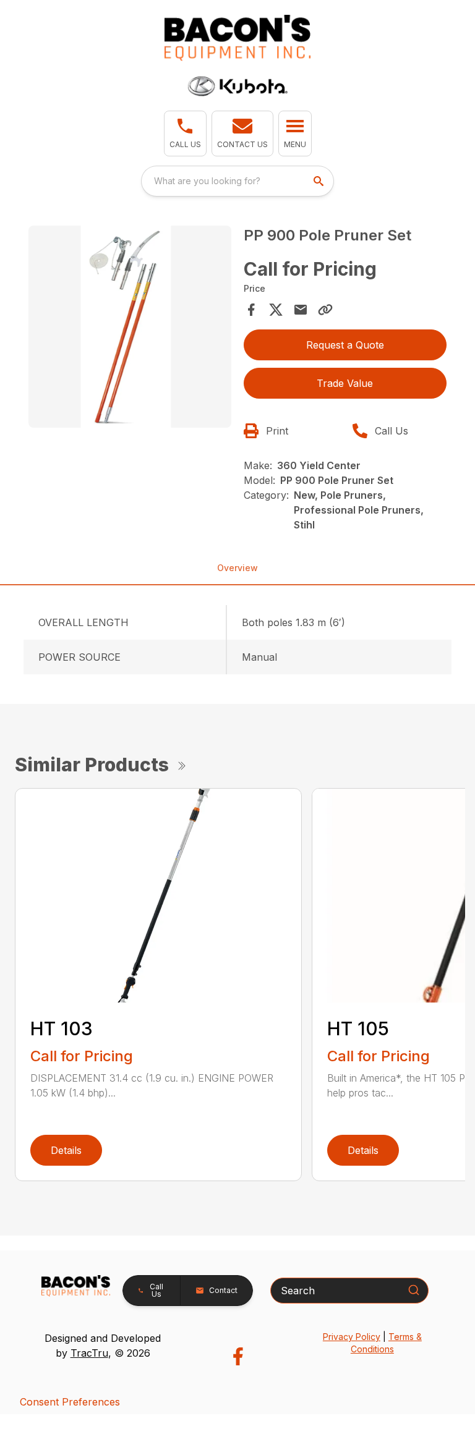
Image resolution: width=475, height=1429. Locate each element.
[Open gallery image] (129, 327)
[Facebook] (238, 1356)
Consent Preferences (70, 1402)
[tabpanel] (129, 329)
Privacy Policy (351, 1336)
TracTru (89, 1353)
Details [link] (66, 1150)
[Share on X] (275, 309)
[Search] (414, 1290)
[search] (319, 181)
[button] (185, 133)
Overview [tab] (237, 567)
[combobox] (237, 181)
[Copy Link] (325, 309)
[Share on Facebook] (251, 309)
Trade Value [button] (345, 383)
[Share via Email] (300, 309)
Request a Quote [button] (345, 345)
